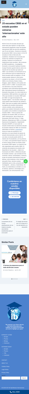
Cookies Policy (5, 366)
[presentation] (14, 254)
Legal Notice (5, 369)
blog (3, 20)
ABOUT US (5, 363)
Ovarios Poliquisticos (8, 39)
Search (3, 375)
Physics (6, 339)
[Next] (25, 261)
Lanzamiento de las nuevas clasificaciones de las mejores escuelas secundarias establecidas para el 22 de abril (7, 226)
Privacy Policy (5, 372)
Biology (6, 341)
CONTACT (4, 360)
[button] (26, 161)
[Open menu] (26, 4)
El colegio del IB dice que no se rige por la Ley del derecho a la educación (21, 223)
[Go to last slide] (4, 261)
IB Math (6, 336)
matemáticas (19, 129)
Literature (6, 355)
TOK (5, 353)
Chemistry (6, 343)
